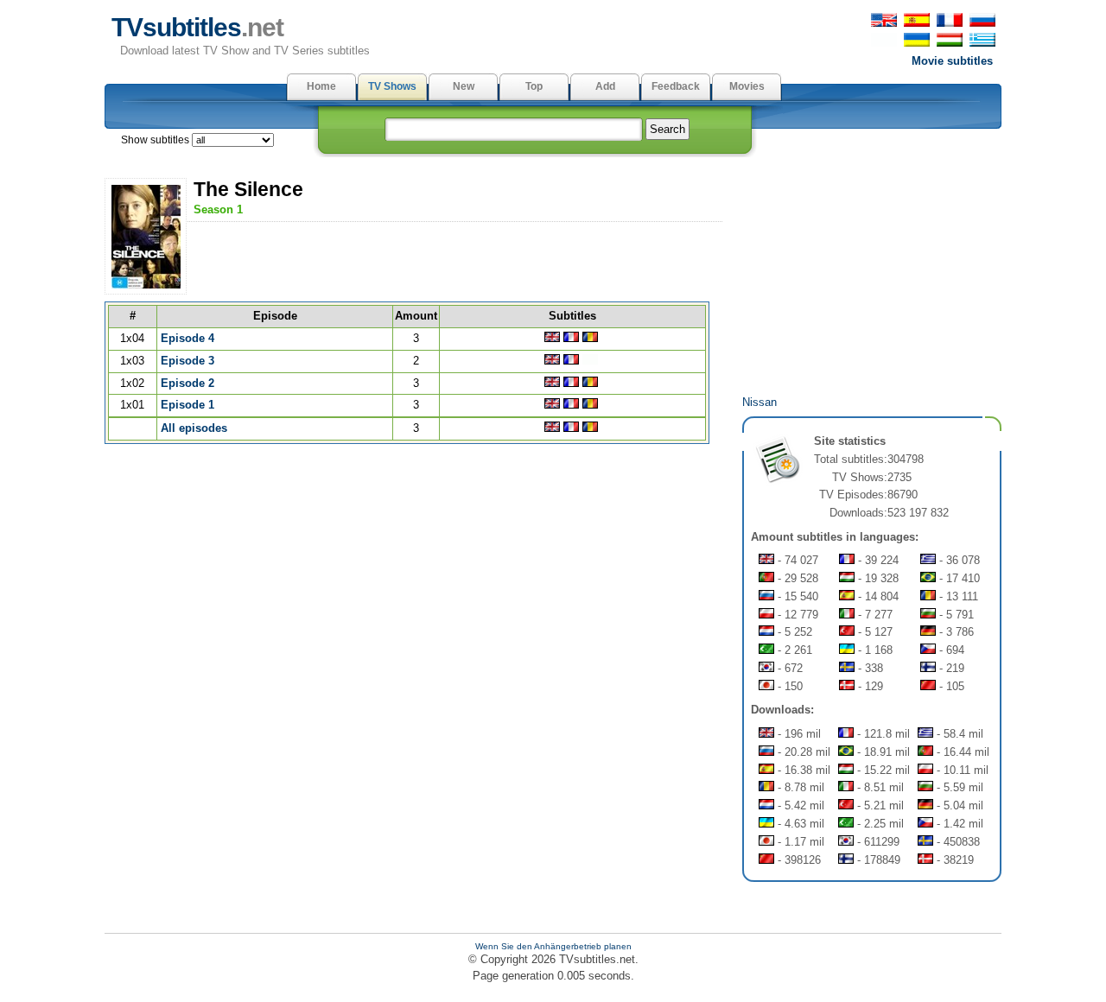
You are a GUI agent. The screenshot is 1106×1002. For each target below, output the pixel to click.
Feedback (676, 86)
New (463, 86)
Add (605, 86)
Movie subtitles (952, 60)
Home (321, 86)
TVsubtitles (197, 27)
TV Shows (392, 86)
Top (534, 86)
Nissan (759, 402)
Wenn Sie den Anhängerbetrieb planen (553, 946)
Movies (747, 86)
